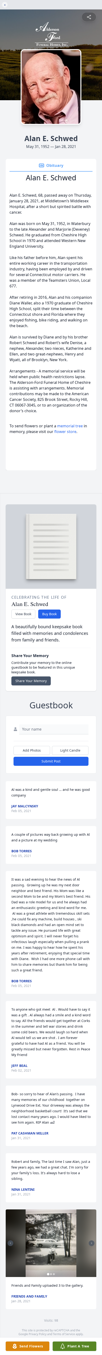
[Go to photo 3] (54, 1274)
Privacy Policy (37, 1334)
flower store (65, 431)
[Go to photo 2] (51, 1274)
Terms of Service (64, 1334)
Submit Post (51, 761)
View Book (23, 614)
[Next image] (91, 1243)
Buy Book (49, 614)
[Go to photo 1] (48, 1274)
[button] (51, 1243)
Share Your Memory (31, 681)
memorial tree (70, 426)
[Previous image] (10, 1243)
